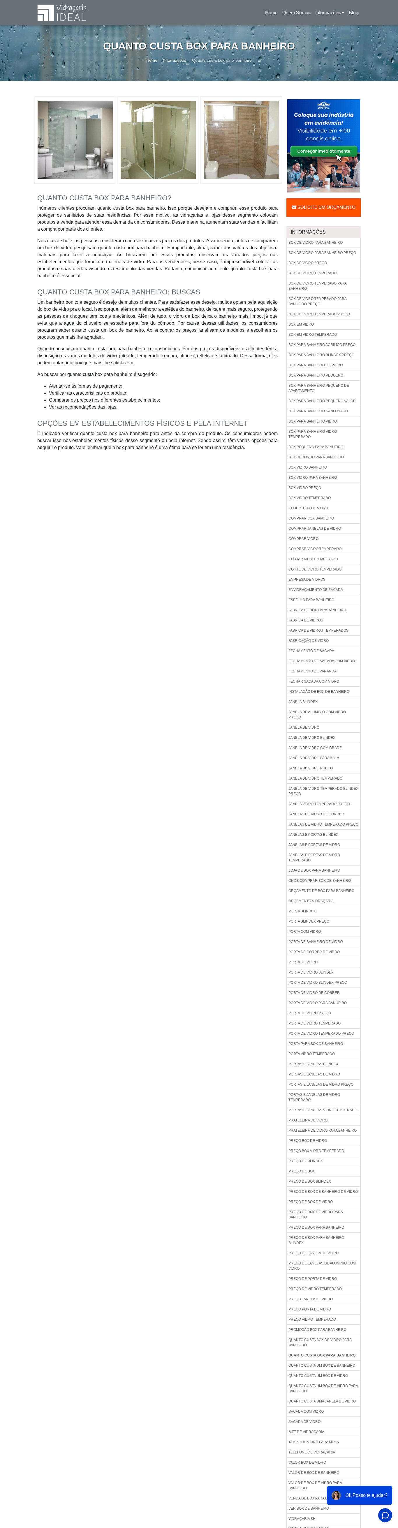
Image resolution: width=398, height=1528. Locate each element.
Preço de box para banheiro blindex (316, 1240)
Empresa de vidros (306, 579)
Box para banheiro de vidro (315, 365)
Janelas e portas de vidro (314, 845)
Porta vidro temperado (311, 1054)
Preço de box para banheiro (316, 1227)
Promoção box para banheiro (317, 1330)
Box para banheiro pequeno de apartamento (318, 388)
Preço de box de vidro (310, 1202)
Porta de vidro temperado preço (321, 1033)
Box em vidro (301, 324)
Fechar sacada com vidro (313, 681)
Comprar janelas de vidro (314, 529)
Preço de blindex (305, 1161)
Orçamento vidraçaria (311, 901)
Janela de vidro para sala (313, 758)
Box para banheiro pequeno (315, 375)
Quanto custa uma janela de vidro (322, 1401)
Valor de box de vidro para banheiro (315, 1485)
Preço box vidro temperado (316, 1151)
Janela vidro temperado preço (319, 804)
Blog (353, 12)
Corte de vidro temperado (314, 569)
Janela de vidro (303, 727)
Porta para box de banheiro (315, 1044)
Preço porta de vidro (309, 1309)
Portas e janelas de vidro (314, 1074)
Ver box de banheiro (308, 1508)
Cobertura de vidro (308, 508)
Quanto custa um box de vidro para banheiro (323, 1388)
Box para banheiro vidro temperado (312, 434)
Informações (328, 12)
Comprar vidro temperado (314, 549)
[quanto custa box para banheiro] (75, 139)
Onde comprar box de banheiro (319, 881)
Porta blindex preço (308, 921)
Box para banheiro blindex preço (321, 355)
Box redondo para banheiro (316, 457)
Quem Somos (296, 12)
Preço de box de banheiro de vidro (323, 1192)
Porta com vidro (304, 932)
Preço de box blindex (309, 1181)
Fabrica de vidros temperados (318, 630)
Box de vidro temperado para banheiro (317, 286)
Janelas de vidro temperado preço (323, 824)
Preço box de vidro (307, 1141)
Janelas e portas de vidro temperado (314, 857)
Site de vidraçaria (306, 1432)
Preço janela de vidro (310, 1299)
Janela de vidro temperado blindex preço (323, 791)
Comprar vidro (303, 539)
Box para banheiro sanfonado (318, 411)
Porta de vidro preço (309, 1013)
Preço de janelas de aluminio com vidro (322, 1266)
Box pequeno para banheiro (315, 447)
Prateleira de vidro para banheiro (322, 1130)
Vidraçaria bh (302, 1519)
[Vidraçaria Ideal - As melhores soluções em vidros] (62, 12)
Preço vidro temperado (312, 1319)
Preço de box (301, 1171)
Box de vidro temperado (312, 273)
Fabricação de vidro (308, 641)
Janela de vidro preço (310, 768)
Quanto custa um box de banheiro (321, 1365)
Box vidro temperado (309, 498)
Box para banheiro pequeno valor (322, 401)
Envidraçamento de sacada (315, 590)
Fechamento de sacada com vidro (321, 661)
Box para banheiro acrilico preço (321, 345)
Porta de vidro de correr (314, 993)
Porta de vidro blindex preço (317, 983)
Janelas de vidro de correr (316, 814)
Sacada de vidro (304, 1422)
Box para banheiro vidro (312, 421)
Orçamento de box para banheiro (321, 891)
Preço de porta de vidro (312, 1279)
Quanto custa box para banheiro (321, 1355)
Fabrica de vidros (305, 620)
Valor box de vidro (307, 1462)
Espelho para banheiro (311, 600)
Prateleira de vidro (307, 1120)
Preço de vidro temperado (315, 1289)
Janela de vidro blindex (311, 738)
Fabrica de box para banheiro (317, 610)
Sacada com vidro (306, 1411)
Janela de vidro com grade (315, 748)
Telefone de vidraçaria (311, 1452)
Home (272, 14)
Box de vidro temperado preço (319, 314)
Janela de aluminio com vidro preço (317, 714)
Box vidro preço (304, 488)
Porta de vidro (303, 962)
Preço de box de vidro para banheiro (315, 1214)
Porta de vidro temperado (314, 1023)
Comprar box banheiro (311, 518)
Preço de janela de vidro (313, 1253)
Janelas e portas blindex (313, 835)
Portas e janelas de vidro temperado (314, 1097)
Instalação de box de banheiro (318, 692)
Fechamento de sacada (311, 651)
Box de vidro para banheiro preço (322, 253)
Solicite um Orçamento (325, 207)
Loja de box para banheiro (314, 870)
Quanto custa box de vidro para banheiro (320, 1342)
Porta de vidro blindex (311, 972)
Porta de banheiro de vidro (315, 942)
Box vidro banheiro (307, 467)
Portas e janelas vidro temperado (322, 1110)
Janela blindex (303, 702)
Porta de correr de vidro (314, 952)
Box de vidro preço (307, 263)
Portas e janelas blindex (313, 1064)
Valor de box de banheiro (313, 1473)
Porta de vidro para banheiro (317, 1003)
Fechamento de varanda (312, 671)
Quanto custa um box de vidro (318, 1376)
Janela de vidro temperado (315, 778)
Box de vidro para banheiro (315, 243)
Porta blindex (302, 911)
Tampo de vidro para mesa (313, 1442)
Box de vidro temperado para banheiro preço (317, 301)
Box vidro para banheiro (312, 478)
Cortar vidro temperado (313, 559)
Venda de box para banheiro (316, 1498)
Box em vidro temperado (312, 335)
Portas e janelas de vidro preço (320, 1084)
